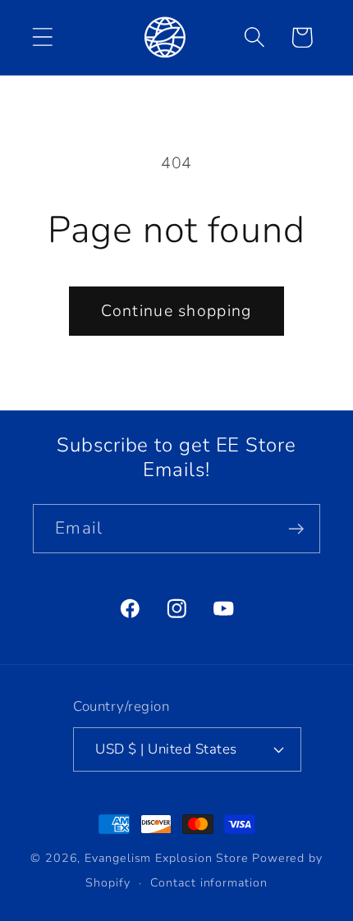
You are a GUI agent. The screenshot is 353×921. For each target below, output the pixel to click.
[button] (42, 37)
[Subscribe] (296, 529)
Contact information (208, 883)
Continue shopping (176, 311)
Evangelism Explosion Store (167, 858)
